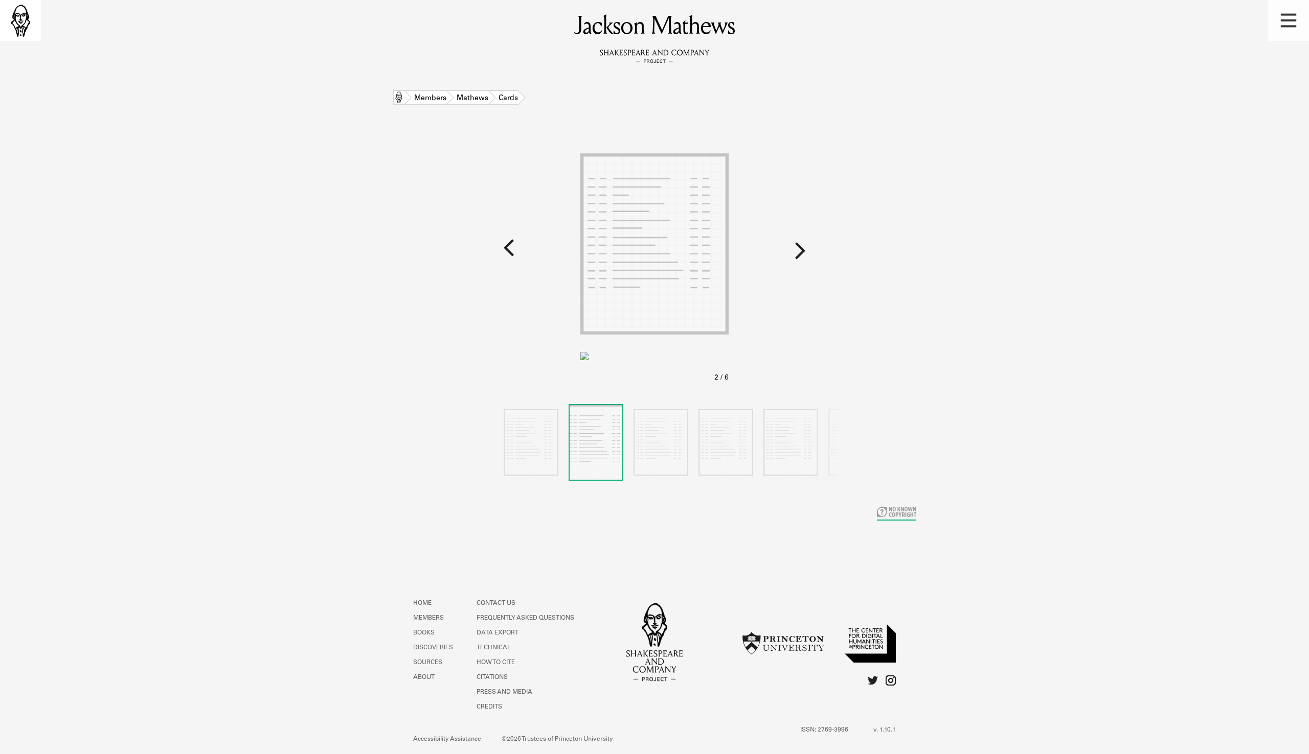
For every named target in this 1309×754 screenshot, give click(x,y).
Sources (427, 662)
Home (399, 98)
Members (430, 98)
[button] (1288, 20)
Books (424, 633)
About (424, 677)
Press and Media (504, 692)
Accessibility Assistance (447, 739)
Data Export (497, 633)
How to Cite (496, 662)
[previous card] (290, 254)
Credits (489, 707)
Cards (508, 98)
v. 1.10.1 (884, 730)
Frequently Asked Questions (525, 618)
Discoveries (433, 648)
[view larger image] (654, 260)
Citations (492, 677)
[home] (20, 20)
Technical (494, 648)
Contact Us (496, 603)
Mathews (472, 98)
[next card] (1019, 254)
